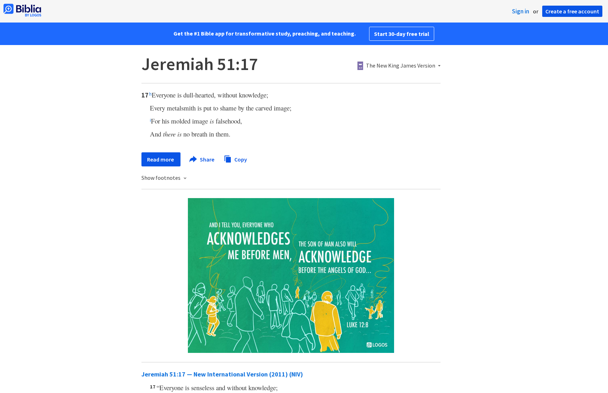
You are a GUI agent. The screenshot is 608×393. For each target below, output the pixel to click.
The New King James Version (400, 66)
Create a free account (572, 11)
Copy (240, 159)
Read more (161, 159)
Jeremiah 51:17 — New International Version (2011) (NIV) (222, 374)
